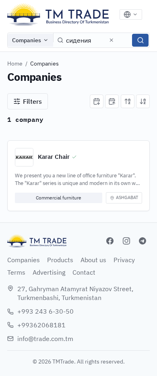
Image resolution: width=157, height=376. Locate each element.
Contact (83, 272)
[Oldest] (112, 101)
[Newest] (96, 101)
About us (93, 260)
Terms (16, 272)
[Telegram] (142, 241)
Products (60, 260)
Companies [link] (44, 63)
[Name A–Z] (127, 101)
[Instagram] (126, 241)
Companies (26, 40)
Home (15, 63)
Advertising (49, 272)
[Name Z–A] (143, 101)
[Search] (140, 40)
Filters (32, 101)
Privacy (124, 260)
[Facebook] (110, 241)
